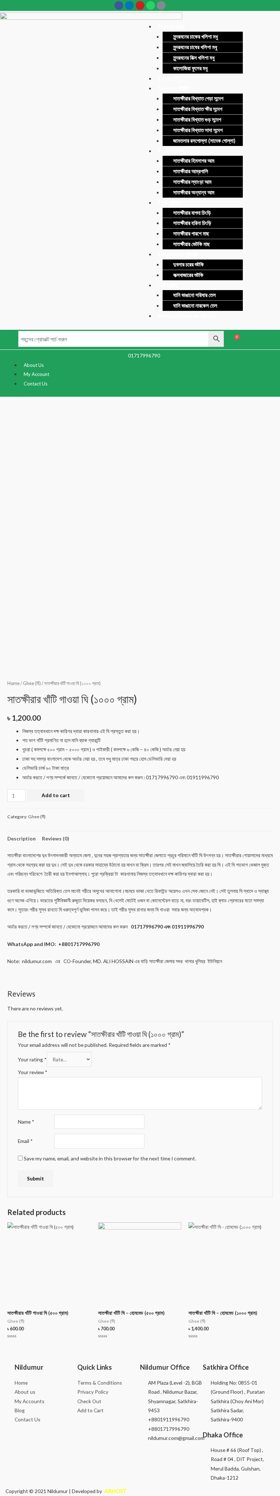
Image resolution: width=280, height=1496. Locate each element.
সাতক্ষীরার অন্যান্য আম (193, 192)
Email (25, 1141)
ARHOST (115, 1491)
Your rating (32, 1059)
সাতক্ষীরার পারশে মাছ (191, 233)
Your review (32, 1072)
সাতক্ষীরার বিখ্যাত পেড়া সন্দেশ (198, 98)
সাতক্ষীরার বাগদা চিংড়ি (192, 212)
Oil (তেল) (168, 285)
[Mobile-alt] (161, 5)
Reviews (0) (55, 838)
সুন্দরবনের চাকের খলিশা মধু (195, 36)
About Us (34, 365)
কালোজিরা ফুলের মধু (190, 68)
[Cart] (235, 339)
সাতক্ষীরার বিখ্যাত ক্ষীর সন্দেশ (197, 109)
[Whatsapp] (150, 5)
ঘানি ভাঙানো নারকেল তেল (195, 305)
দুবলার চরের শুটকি (188, 264)
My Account (36, 374)
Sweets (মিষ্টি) (173, 88)
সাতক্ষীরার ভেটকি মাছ (191, 244)
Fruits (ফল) (171, 150)
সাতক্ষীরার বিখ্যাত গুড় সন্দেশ (197, 119)
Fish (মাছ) (169, 202)
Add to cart (56, 795)
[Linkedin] (129, 5)
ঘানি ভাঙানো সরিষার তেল (194, 295)
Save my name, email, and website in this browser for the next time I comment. (110, 1158)
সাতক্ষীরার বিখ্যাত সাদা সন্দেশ (198, 130)
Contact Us (35, 384)
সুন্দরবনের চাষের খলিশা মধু (195, 47)
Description (21, 838)
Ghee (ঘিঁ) (169, 78)
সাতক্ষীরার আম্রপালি (190, 171)
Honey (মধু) (171, 26)
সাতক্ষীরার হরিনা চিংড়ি (192, 222)
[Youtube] (140, 5)
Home (13, 683)
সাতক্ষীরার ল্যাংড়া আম (192, 181)
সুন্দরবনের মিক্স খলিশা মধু (194, 57)
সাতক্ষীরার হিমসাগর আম (193, 160)
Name (26, 1122)
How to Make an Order (187, 315)
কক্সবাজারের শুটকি (188, 275)
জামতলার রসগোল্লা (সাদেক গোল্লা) (204, 140)
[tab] (21, 838)
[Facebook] (118, 5)
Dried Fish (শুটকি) (178, 254)
